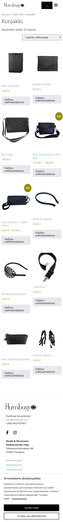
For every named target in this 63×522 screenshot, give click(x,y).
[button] (56, 5)
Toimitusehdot (14, 470)
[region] (31, 498)
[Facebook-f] (7, 432)
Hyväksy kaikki (31, 507)
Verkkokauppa (14, 460)
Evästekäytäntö (19, 498)
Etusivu (6, 14)
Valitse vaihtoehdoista (14, 101)
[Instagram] (15, 432)
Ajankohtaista (14, 465)
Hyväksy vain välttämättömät (31, 516)
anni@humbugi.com (17, 420)
